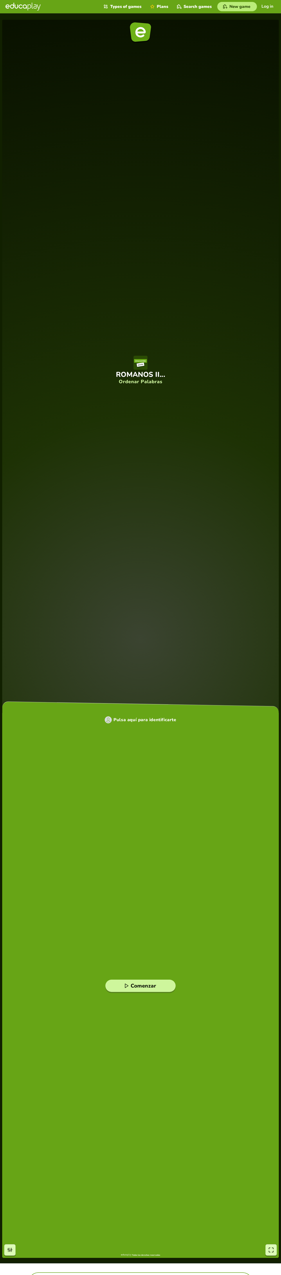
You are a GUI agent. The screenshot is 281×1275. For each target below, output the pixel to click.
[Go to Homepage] (23, 7)
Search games (198, 6)
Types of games (125, 6)
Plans (162, 6)
